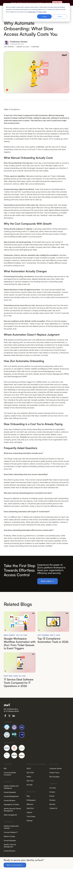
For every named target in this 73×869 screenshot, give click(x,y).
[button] (13, 110)
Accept (44, 16)
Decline (60, 16)
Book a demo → (47, 581)
